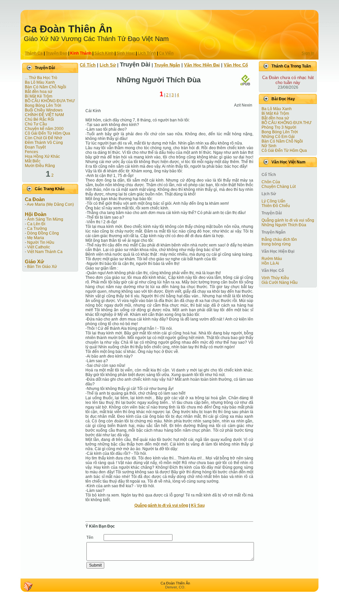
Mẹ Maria (35, 238)
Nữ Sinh (269, 146)
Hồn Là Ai (270, 263)
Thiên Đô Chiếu (276, 205)
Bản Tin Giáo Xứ (42, 266)
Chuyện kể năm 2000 (44, 128)
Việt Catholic (38, 247)
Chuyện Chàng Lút (279, 186)
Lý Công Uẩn (273, 201)
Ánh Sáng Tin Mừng (45, 219)
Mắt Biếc (32, 161)
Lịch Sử (108, 65)
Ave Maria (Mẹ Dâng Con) (50, 204)
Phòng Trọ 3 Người (279, 127)
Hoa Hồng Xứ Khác (42, 156)
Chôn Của (271, 182)
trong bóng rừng (276, 244)
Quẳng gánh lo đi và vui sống (161, 505)
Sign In (308, 53)
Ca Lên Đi (36, 224)
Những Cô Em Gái (278, 136)
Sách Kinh (104, 53)
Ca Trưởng (37, 228)
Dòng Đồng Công (43, 233)
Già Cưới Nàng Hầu (280, 282)
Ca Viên (166, 53)
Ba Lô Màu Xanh (40, 82)
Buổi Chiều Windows (44, 110)
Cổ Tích (88, 65)
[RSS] (28, 586)
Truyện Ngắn (167, 65)
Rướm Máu (272, 258)
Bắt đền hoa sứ (38, 91)
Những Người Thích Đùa (284, 225)
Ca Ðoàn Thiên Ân (68, 29)
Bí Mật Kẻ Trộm (38, 96)
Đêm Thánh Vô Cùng (44, 142)
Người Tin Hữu (40, 242)
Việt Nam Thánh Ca (45, 251)
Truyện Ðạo (56, 53)
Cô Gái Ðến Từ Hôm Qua (47, 133)
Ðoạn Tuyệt (35, 147)
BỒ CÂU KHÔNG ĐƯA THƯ (50, 101)
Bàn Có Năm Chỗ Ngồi (45, 87)
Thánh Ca (34, 53)
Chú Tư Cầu (36, 124)
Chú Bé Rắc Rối (39, 119)
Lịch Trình (147, 53)
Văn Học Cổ (236, 65)
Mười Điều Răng (40, 165)
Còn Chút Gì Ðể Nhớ (43, 138)
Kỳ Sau (198, 505)
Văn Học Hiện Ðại (202, 65)
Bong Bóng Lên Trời (43, 105)
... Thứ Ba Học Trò (41, 77)
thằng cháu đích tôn (279, 239)
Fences (31, 152)
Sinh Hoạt (126, 53)
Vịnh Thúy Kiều (275, 278)
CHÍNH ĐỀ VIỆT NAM (44, 114)
